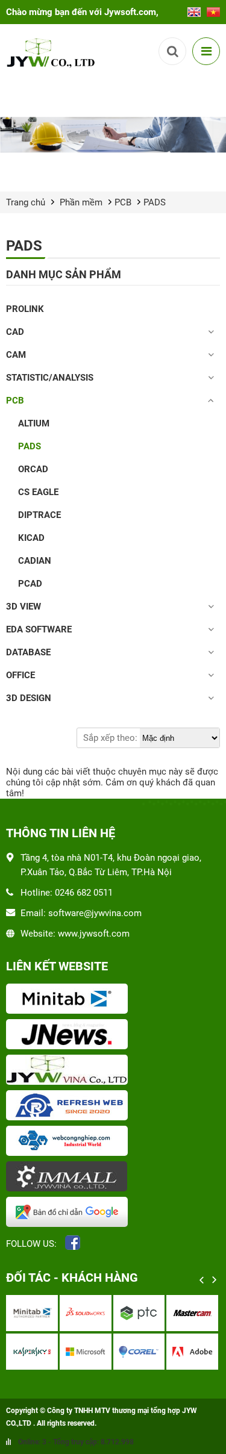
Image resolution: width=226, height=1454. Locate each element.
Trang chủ (25, 202)
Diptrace (39, 515)
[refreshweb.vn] (113, 1106)
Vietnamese (213, 8)
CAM (16, 354)
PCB (123, 202)
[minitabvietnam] (113, 1000)
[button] (202, 1280)
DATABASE (28, 652)
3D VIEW (23, 606)
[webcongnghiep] (113, 1142)
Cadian (34, 560)
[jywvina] (113, 1071)
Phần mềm (81, 202)
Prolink (25, 309)
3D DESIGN (28, 698)
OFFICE (20, 675)
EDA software (39, 629)
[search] (172, 51)
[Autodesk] (166, 1313)
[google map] (113, 1213)
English (194, 8)
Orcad (33, 469)
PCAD (30, 583)
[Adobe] (113, 1352)
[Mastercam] (113, 1313)
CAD (15, 331)
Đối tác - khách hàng (72, 1277)
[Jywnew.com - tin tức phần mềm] (113, 1035)
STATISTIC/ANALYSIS (49, 377)
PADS (154, 202)
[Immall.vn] (113, 1177)
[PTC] (60, 1313)
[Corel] (60, 1352)
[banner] (113, 135)
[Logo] (52, 52)
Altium (33, 423)
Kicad (31, 537)
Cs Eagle (38, 492)
